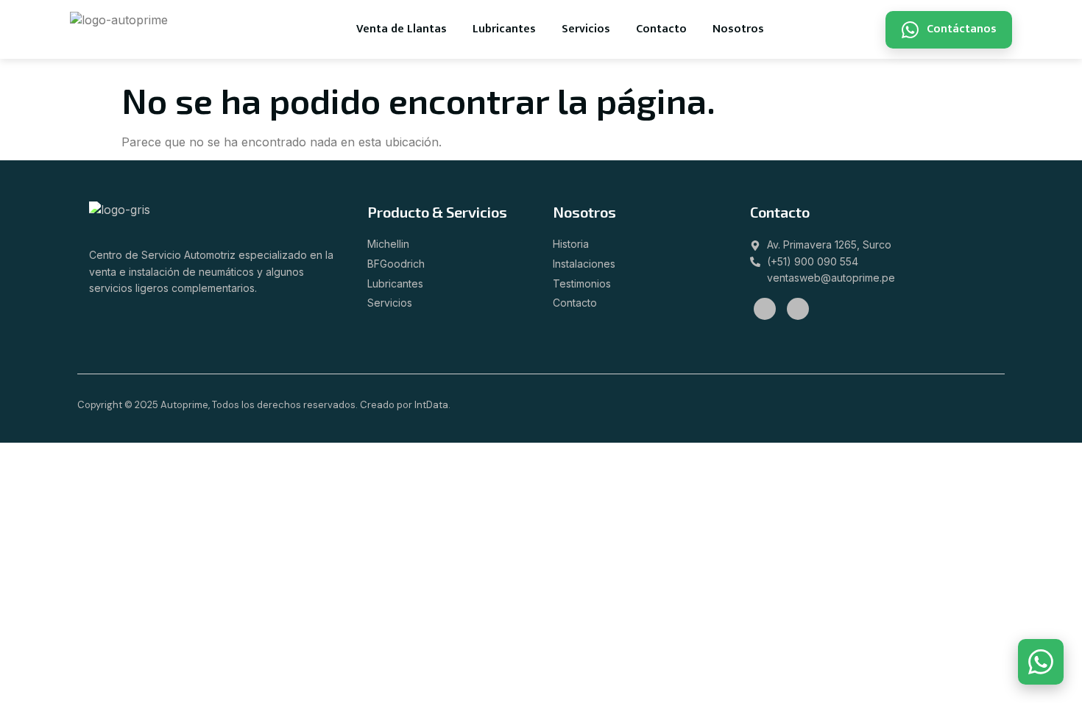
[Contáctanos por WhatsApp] (1041, 662)
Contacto (661, 29)
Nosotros (738, 29)
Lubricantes (504, 29)
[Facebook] (765, 309)
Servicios (586, 29)
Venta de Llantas (401, 29)
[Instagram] (798, 309)
